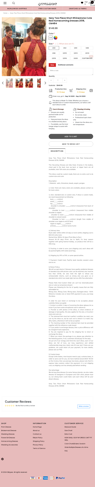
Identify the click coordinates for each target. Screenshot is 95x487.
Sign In (86, 3)
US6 (87, 48)
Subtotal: (52, 85)
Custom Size (87, 58)
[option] (17, 8)
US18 (65, 58)
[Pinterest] (2, 459)
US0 (53, 48)
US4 (75, 48)
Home (5, 13)
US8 (53, 53)
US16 (54, 58)
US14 (87, 53)
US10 (65, 53)
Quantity (52, 76)
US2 (64, 48)
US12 (76, 53)
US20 (76, 58)
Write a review (84, 406)
